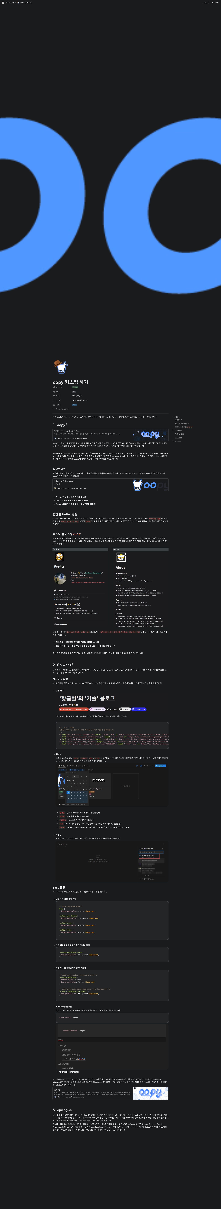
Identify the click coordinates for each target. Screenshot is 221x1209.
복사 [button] (166, 724)
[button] (8, 2)
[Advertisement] (110, 1203)
